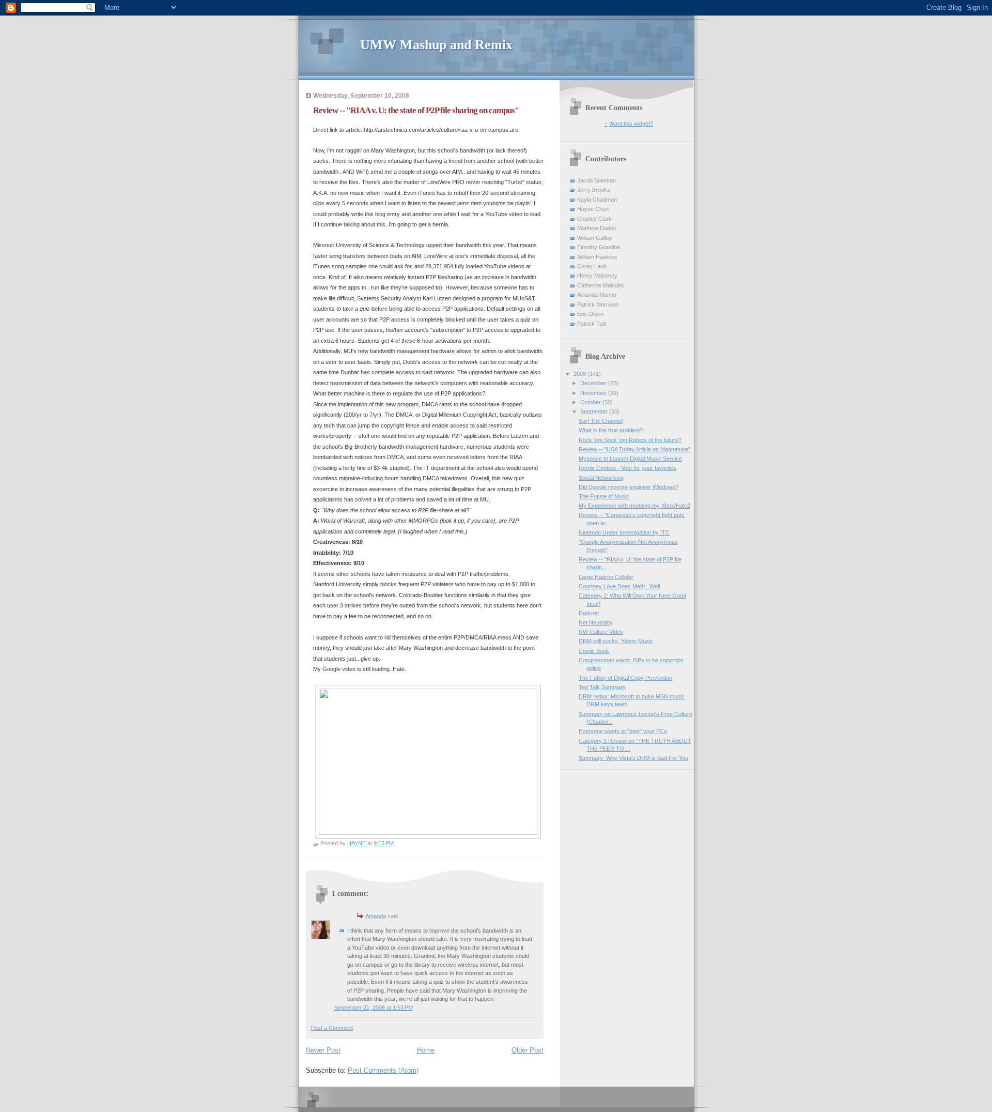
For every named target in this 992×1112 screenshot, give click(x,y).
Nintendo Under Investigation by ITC (624, 532)
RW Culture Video (601, 632)
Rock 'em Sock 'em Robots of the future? (630, 440)
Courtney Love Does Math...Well (619, 586)
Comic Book (594, 651)
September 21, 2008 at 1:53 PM (373, 1007)
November (594, 393)
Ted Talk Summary (602, 687)
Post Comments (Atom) (383, 1070)
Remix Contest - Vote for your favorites (627, 468)
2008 (580, 374)
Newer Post (323, 1050)
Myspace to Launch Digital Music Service (630, 458)
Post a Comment (332, 1028)
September (594, 411)
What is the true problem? (611, 430)
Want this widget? (631, 123)
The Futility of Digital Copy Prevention (625, 678)
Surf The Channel (601, 421)
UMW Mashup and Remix (436, 44)
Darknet (589, 613)
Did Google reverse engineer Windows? (628, 487)
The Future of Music (604, 496)
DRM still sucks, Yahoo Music (616, 641)
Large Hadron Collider (606, 577)
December (594, 383)
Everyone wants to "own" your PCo (623, 731)
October (591, 402)
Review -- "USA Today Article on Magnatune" (634, 449)
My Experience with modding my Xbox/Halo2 (634, 505)
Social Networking (601, 478)
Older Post (528, 1050)
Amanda (375, 916)
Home (426, 1050)
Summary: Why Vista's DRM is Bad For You (633, 758)
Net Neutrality (596, 622)
